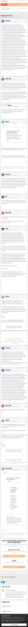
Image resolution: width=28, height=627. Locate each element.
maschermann (8, 468)
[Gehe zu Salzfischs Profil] (2, 296)
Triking (6, 228)
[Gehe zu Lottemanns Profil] (2, 21)
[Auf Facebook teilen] (4, 582)
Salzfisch (7, 296)
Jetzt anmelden (14, 567)
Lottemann (5, 17)
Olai (6, 196)
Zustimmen (15, 624)
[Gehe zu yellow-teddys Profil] (2, 79)
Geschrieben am (11, 21)
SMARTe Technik (20, 17)
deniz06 (7, 121)
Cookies (7, 617)
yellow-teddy (8, 78)
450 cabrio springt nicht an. (11, 590)
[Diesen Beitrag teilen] (25, 21)
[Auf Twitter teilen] (2, 582)
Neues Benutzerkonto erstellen (14, 556)
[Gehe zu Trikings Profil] (2, 229)
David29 (9, 591)
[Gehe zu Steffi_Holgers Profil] (4, 105)
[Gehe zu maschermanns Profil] (2, 468)
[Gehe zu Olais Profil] (2, 196)
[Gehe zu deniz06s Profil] (2, 122)
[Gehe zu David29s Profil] (3, 590)
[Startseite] (3, 8)
